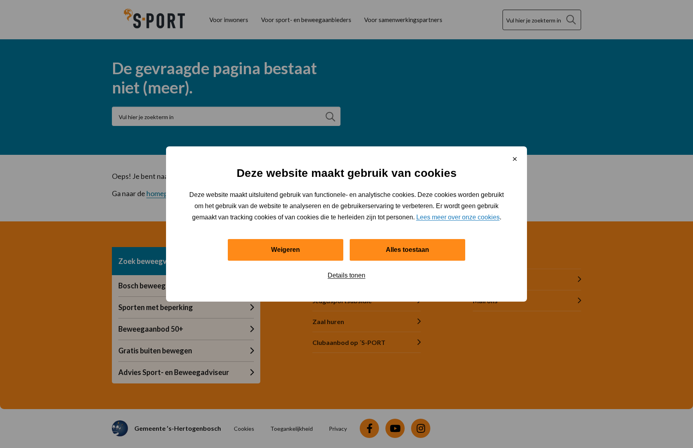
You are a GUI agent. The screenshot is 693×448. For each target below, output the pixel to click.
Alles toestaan (407, 249)
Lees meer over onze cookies (458, 217)
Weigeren (285, 249)
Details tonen (346, 275)
